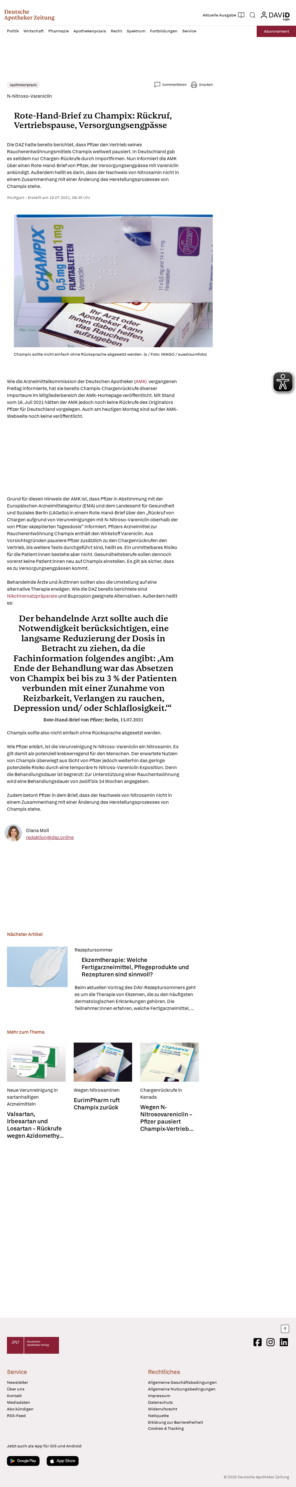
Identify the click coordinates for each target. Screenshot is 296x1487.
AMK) (142, 381)
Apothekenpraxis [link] (23, 85)
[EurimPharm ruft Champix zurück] (103, 1062)
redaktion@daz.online (50, 837)
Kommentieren (174, 84)
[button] (29, 15)
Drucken (206, 84)
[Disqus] (110, 1229)
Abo (276, 31)
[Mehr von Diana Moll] (13, 834)
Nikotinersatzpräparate (32, 596)
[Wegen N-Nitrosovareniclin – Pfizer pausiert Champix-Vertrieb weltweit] (169, 1062)
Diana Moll (37, 830)
